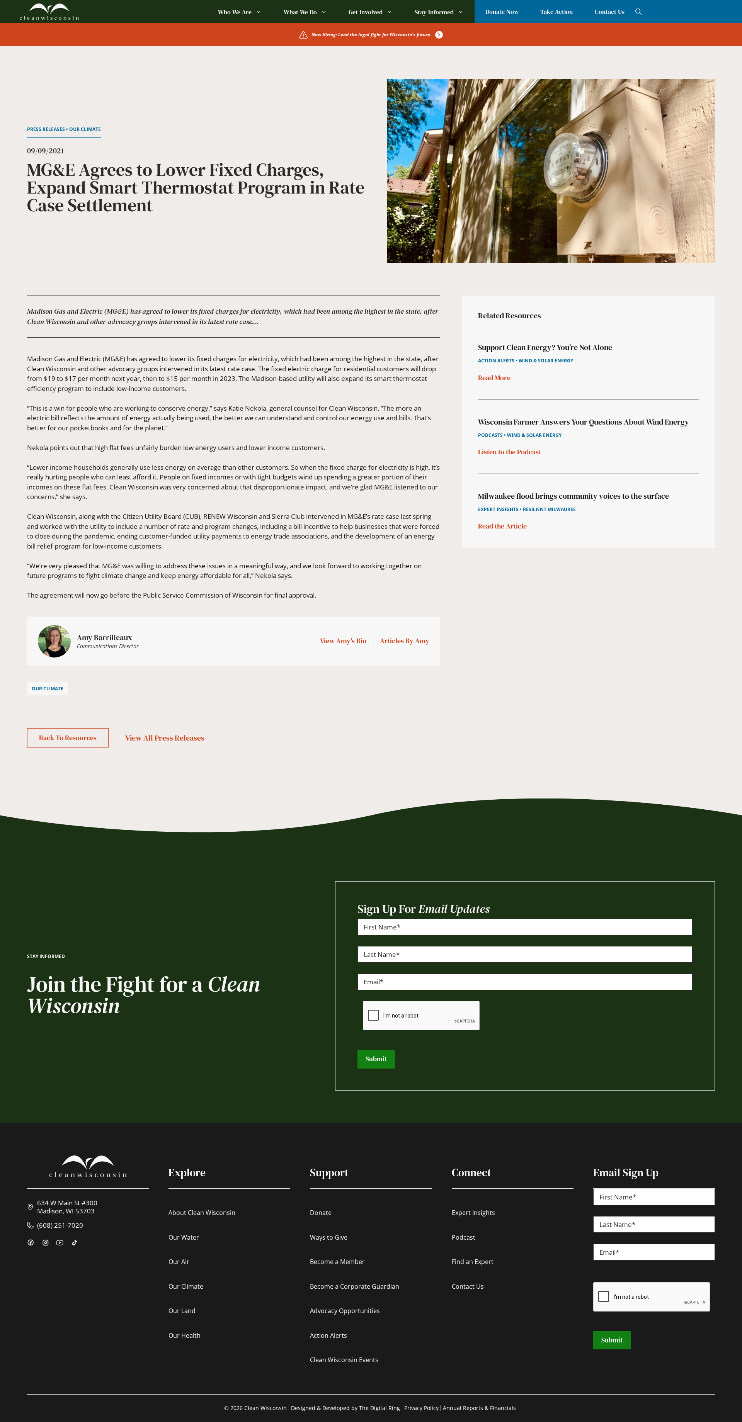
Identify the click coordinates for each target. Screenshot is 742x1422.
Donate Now (502, 11)
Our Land (182, 1310)
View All (164, 737)
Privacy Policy (421, 1408)
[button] (638, 11)
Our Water (183, 1237)
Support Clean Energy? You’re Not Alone (545, 347)
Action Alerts (328, 1335)
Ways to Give (328, 1237)
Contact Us (610, 11)
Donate (321, 1212)
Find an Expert (473, 1261)
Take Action (556, 11)
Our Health (184, 1335)
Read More (494, 377)
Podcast (463, 1237)
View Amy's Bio (343, 641)
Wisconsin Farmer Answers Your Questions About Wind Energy (583, 421)
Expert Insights (473, 1212)
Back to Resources (68, 737)
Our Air (178, 1261)
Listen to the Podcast (509, 452)
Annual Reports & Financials (479, 1408)
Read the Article (502, 526)
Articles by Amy (404, 641)
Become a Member (337, 1261)
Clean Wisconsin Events (344, 1360)
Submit (376, 1059)
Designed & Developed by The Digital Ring (345, 1408)
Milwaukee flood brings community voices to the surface (573, 496)
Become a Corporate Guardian (354, 1286)
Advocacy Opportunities (345, 1310)
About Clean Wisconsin (201, 1212)
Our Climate (185, 1286)
